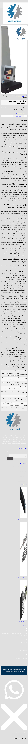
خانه (26, 96)
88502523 (24, 642)
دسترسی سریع (23, 463)
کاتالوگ (23, 473)
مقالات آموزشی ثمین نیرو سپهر (18, 478)
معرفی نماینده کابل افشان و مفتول (20, 621)
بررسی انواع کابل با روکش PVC (21, 519)
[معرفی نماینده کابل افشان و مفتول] (23, 619)
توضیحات (18, 116)
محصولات (22, 469)
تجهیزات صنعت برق (20, 96)
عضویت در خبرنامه (22, 448)
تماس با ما (22, 476)
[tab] (19, 116)
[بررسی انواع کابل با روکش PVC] (23, 517)
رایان (5, 671)
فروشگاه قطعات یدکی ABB (19, 466)
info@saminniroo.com (21, 658)
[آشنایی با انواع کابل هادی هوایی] (23, 575)
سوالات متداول (21, 481)
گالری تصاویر (22, 471)
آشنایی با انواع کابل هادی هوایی (21, 577)
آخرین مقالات (24, 484)
